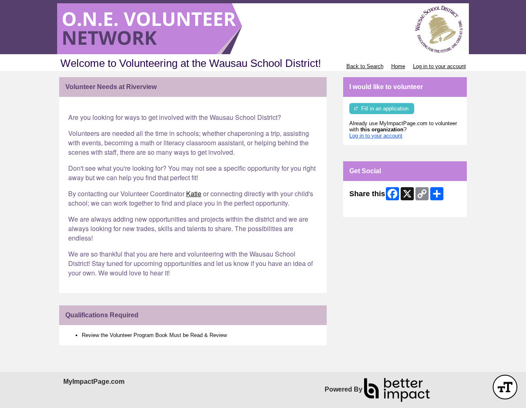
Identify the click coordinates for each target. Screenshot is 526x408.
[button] (505, 387)
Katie (193, 193)
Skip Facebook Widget (376, 208)
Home (398, 66)
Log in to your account (439, 66)
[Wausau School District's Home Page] (263, 28)
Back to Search (364, 66)
